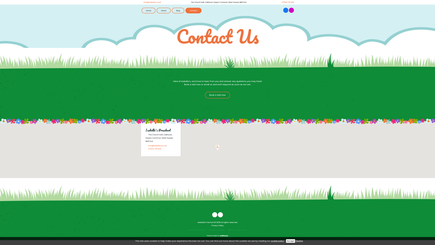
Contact (193, 10)
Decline (299, 241)
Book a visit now (217, 95)
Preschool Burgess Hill (237, 230)
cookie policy (277, 241)
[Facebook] (285, 10)
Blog (178, 10)
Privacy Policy (217, 225)
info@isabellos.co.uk (152, 2)
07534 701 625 (288, 2)
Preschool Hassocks (196, 230)
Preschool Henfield (216, 230)
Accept (290, 241)
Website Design (212, 236)
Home (148, 10)
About (163, 10)
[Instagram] (291, 10)
